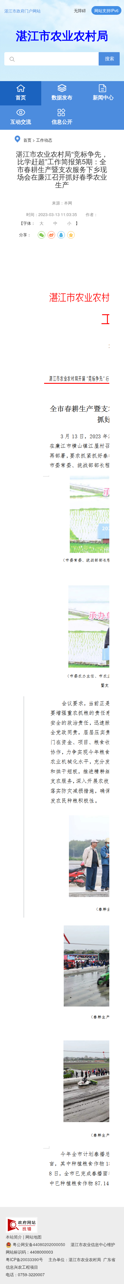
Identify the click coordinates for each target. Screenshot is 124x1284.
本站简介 (14, 1237)
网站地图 (33, 1237)
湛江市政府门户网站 (22, 11)
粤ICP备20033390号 (24, 1259)
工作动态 (44, 140)
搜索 (109, 58)
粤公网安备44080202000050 (38, 1244)
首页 (27, 140)
